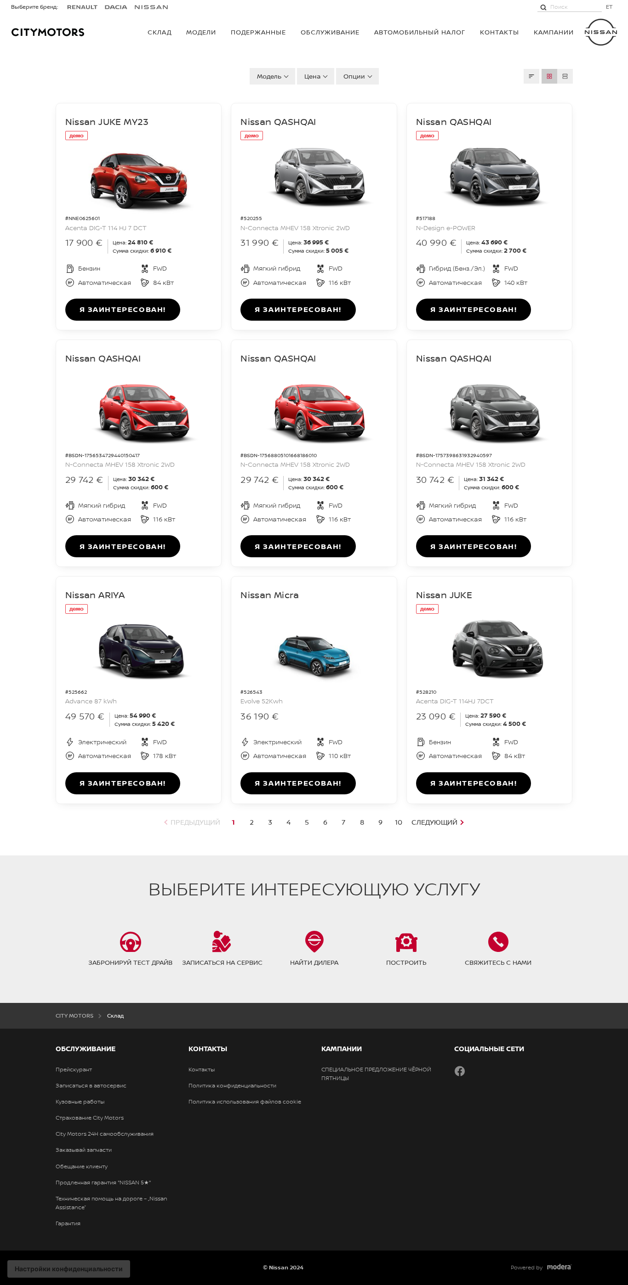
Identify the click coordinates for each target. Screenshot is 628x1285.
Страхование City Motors (90, 1117)
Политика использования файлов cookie (244, 1101)
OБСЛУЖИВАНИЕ (330, 32)
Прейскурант (74, 1069)
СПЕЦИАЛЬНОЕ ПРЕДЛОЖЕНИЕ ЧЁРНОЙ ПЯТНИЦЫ (376, 1074)
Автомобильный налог (419, 32)
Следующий (434, 822)
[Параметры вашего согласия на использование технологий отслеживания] (68, 1269)
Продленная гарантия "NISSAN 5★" (103, 1182)
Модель (269, 76)
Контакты (499, 32)
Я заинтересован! (123, 309)
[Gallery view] (549, 76)
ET (609, 7)
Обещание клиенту (82, 1166)
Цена (312, 76)
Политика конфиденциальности (232, 1085)
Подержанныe (258, 32)
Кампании (554, 32)
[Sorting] (531, 76)
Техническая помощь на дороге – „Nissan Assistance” (111, 1203)
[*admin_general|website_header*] (601, 32)
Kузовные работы (80, 1101)
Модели (201, 32)
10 (398, 822)
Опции (354, 76)
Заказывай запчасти (84, 1150)
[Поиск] (543, 7)
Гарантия (68, 1223)
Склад (159, 32)
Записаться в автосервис (91, 1085)
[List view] (565, 76)
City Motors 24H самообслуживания (105, 1134)
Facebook (459, 1070)
